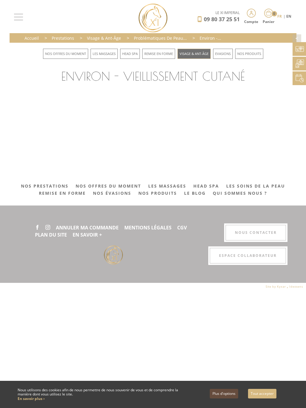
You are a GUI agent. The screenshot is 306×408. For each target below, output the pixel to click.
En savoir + (87, 234)
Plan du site (51, 234)
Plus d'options (223, 393)
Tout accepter (262, 393)
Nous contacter (256, 232)
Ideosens (296, 287)
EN (288, 16)
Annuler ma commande (87, 227)
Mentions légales (148, 227)
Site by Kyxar (276, 287)
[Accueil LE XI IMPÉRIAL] (153, 17)
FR (280, 16)
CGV (182, 227)
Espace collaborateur (248, 255)
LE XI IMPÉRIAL (227, 12)
